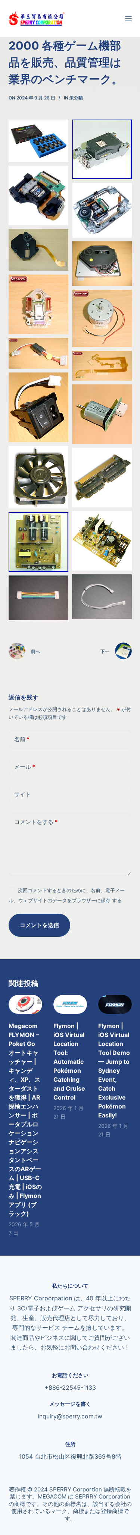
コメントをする (35, 821)
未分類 (76, 98)
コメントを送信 (39, 925)
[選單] (128, 18)
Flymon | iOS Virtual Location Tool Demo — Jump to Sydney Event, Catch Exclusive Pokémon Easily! (114, 1070)
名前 (21, 739)
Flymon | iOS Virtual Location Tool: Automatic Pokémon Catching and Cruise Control (69, 1061)
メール (24, 766)
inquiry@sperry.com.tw (70, 1416)
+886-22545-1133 (70, 1387)
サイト (22, 794)
